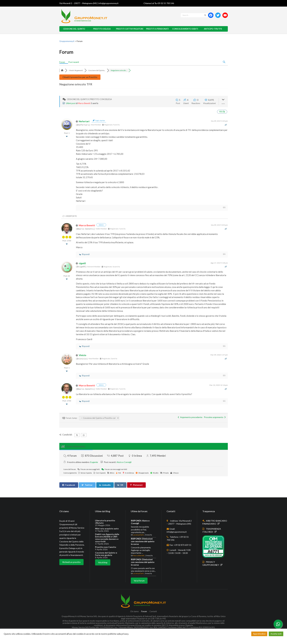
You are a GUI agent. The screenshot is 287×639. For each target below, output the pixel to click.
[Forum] (62, 70)
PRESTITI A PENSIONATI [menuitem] (157, 29)
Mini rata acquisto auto (107, 528)
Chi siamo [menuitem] (134, 612)
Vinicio (82, 355)
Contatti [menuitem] (153, 612)
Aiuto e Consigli (124, 462)
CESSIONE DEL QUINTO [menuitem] (74, 29)
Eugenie (94, 462)
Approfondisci (259, 634)
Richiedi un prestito (71, 562)
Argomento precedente (190, 417)
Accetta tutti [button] (276, 634)
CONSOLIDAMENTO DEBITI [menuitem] (185, 29)
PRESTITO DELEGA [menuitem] (102, 29)
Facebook (70, 485)
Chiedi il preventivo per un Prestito (79, 77)
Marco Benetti (84, 103)
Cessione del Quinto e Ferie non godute (106, 554)
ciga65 (82, 263)
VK (121, 485)
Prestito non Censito (105, 547)
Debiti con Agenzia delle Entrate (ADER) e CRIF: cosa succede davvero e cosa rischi (107, 538)
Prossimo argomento (214, 417)
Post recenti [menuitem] (73, 62)
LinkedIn (106, 485)
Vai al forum (139, 580)
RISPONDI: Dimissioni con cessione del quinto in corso (142, 541)
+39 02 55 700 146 (165, 3)
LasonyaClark (138, 535)
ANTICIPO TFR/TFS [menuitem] (213, 29)
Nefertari (84, 121)
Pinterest (138, 485)
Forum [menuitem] (62, 62)
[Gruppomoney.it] (107, 16)
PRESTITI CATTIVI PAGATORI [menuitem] (129, 29)
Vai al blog (102, 562)
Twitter (89, 485)
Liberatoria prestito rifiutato (105, 521)
